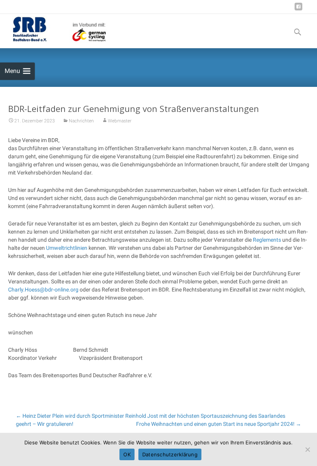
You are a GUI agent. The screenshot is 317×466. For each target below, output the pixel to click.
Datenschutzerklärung (170, 454)
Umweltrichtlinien (66, 248)
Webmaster (119, 121)
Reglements (267, 240)
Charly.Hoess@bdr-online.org (43, 289)
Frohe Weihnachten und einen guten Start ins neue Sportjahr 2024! (218, 424)
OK (127, 454)
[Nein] (307, 449)
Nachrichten (81, 121)
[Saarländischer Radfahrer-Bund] (53, 29)
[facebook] (298, 9)
